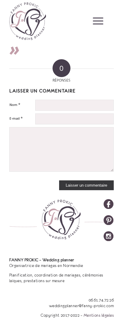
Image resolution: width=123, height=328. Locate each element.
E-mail (16, 118)
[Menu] (95, 21)
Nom (15, 104)
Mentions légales (99, 315)
